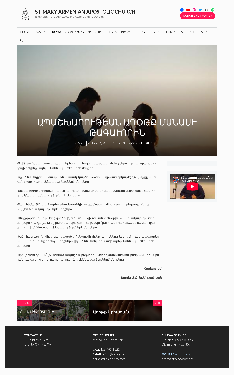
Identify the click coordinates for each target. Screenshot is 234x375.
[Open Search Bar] (21, 40)
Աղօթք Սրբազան (111, 311)
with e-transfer (178, 354)
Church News (30, 31)
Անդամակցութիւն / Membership (76, 31)
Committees (146, 31)
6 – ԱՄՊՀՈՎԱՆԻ (37, 311)
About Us (196, 31)
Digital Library (119, 31)
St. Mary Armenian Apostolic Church (85, 12)
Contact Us (174, 31)
